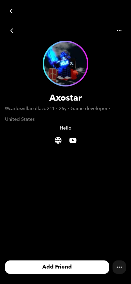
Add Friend (57, 267)
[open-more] (11, 30)
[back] (11, 11)
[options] (119, 267)
